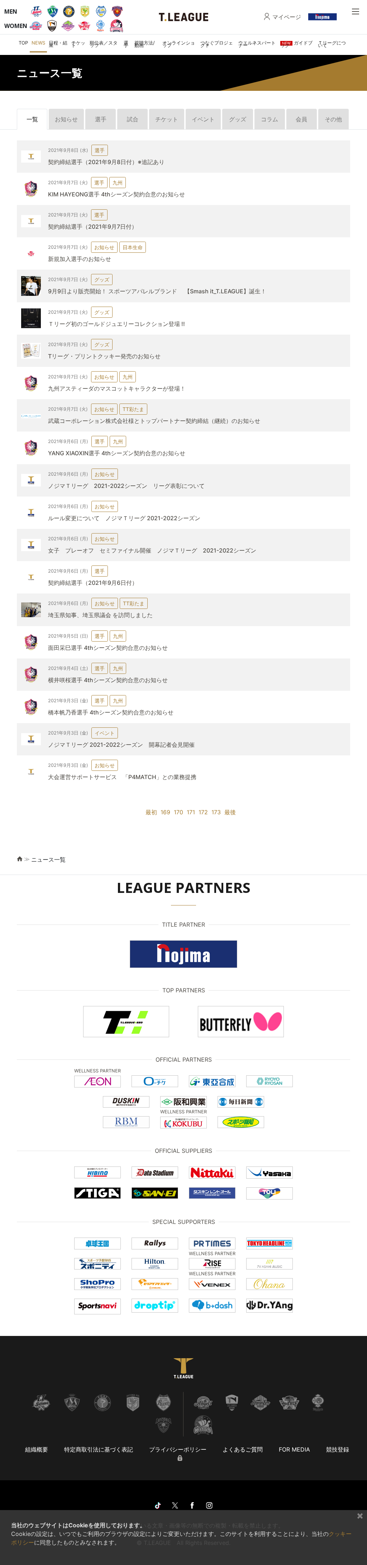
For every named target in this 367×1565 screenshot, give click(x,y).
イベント (203, 119)
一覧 (32, 119)
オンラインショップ (178, 44)
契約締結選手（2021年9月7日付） (92, 226)
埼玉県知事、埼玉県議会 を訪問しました (100, 615)
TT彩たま (133, 409)
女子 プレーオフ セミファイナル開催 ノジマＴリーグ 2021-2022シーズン (155, 550)
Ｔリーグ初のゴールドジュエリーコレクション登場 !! (116, 323)
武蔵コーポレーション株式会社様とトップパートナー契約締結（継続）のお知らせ (154, 420)
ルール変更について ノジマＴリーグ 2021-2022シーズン (124, 518)
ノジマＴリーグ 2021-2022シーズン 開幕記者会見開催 (121, 744)
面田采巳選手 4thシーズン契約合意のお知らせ (108, 647)
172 (203, 812)
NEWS (38, 43)
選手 (126, 44)
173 (216, 812)
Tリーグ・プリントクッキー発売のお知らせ (104, 356)
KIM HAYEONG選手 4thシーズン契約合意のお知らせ (116, 194)
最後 (230, 812)
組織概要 (36, 1449)
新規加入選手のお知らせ (79, 258)
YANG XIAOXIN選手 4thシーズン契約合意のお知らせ (116, 453)
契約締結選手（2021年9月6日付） (93, 582)
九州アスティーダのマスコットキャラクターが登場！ (117, 388)
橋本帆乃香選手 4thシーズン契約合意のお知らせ (110, 712)
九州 (118, 183)
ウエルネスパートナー (257, 44)
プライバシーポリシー (177, 1449)
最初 (151, 812)
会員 (301, 119)
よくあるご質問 (243, 1449)
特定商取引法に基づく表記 (98, 1449)
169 (165, 812)
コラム (269, 119)
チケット (78, 44)
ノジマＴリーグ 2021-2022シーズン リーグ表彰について (126, 485)
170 (178, 812)
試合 (132, 119)
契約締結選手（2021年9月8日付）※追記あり (106, 162)
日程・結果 (58, 44)
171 (191, 812)
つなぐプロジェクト (216, 44)
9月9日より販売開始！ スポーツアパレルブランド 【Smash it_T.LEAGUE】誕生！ (157, 291)
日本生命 (133, 247)
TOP (23, 43)
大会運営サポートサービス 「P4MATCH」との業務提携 (122, 777)
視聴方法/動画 (144, 44)
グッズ (237, 119)
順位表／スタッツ (104, 44)
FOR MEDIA (294, 1449)
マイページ (286, 17)
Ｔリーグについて (332, 44)
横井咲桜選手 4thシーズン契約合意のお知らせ (108, 680)
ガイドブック (296, 44)
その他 (333, 119)
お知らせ (66, 119)
